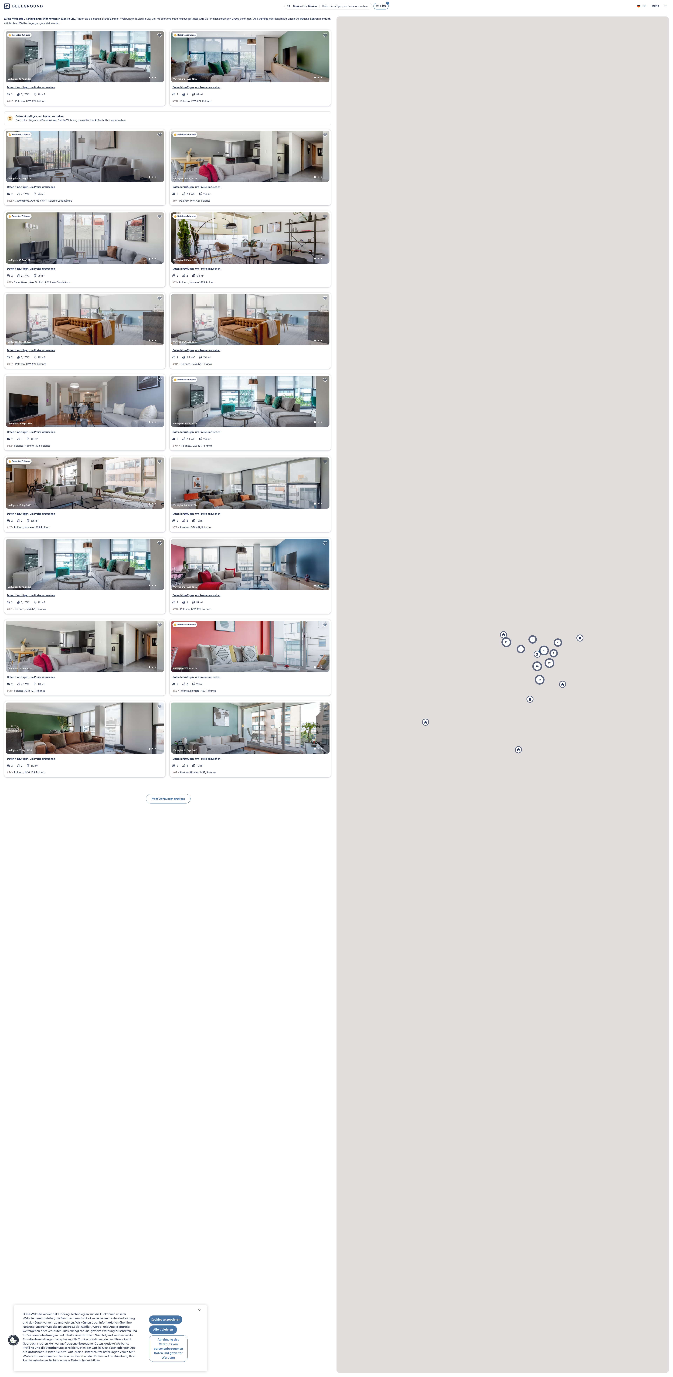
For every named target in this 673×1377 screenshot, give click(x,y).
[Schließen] (199, 1310)
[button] (506, 642)
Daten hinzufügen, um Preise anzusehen (31, 87)
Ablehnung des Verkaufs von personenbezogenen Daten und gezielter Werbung (168, 1348)
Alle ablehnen (163, 1330)
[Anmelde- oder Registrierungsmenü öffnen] (665, 6)
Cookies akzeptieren (165, 1320)
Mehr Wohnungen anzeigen (168, 799)
